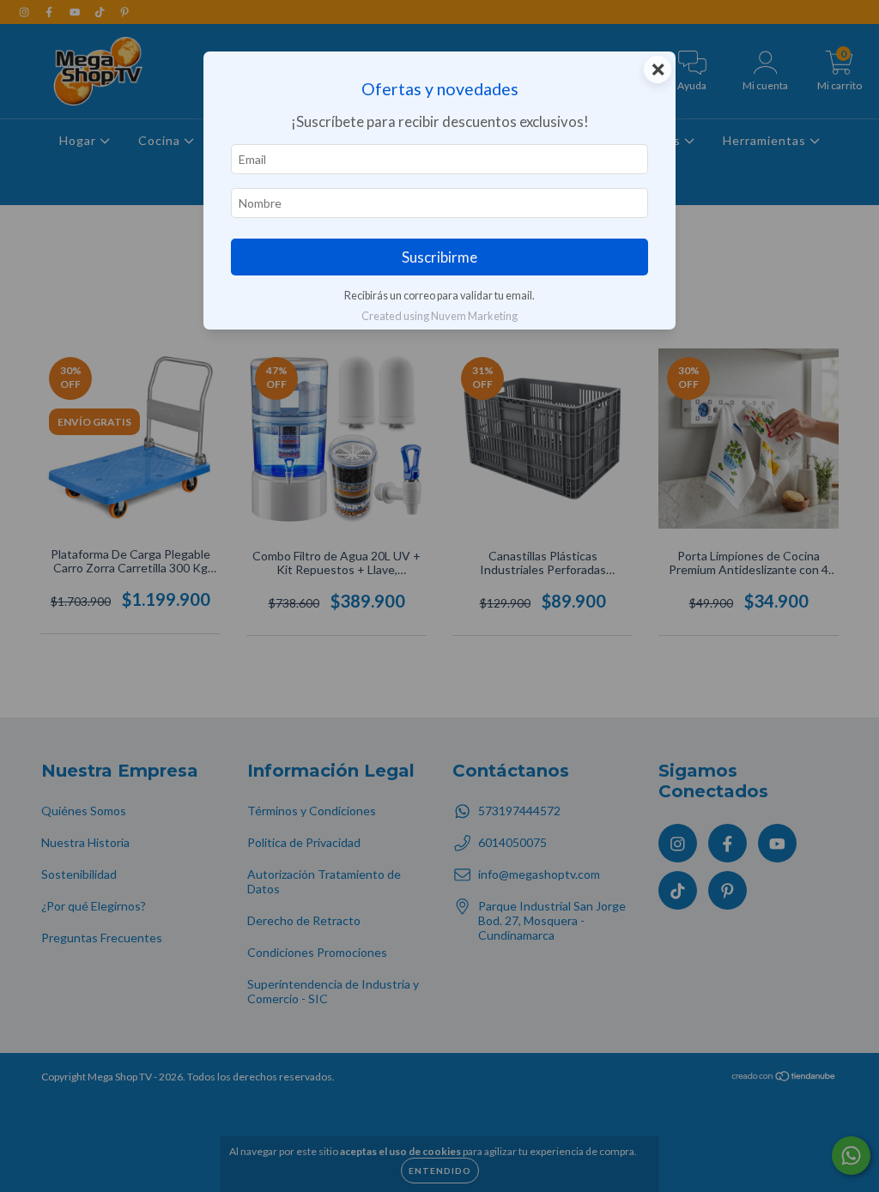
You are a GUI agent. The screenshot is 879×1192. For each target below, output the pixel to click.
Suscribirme (439, 257)
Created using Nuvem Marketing (439, 316)
